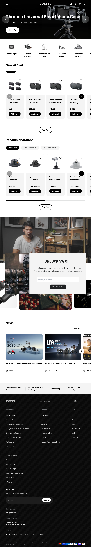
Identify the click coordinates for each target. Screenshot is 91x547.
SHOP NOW (12, 30)
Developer (75, 420)
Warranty (44, 424)
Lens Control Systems (14, 437)
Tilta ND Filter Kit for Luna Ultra (14, 102)
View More (45, 130)
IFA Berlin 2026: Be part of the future (60, 363)
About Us (75, 415)
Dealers (74, 433)
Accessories (10, 477)
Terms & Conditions (13, 543)
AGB (73, 424)
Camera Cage (10, 415)
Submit (47, 500)
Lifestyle (9, 482)
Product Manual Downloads (50, 442)
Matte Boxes (10, 442)
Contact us (44, 420)
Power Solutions (12, 455)
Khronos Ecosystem (13, 420)
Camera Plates (11, 464)
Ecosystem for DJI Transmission (17, 429)
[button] (81, 96)
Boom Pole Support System (15, 473)
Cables (8, 460)
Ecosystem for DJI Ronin (15, 424)
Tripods (8, 451)
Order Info (44, 415)
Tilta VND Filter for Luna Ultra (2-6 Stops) (35, 102)
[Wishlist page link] (84, 4)
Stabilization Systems (13, 433)
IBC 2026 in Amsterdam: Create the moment (24, 363)
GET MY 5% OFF (58, 287)
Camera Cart (10, 446)
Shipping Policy (46, 433)
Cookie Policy (43, 543)
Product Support (47, 437)
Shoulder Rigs (11, 469)
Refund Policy (45, 429)
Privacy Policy (29, 543)
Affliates (75, 437)
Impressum (76, 429)
